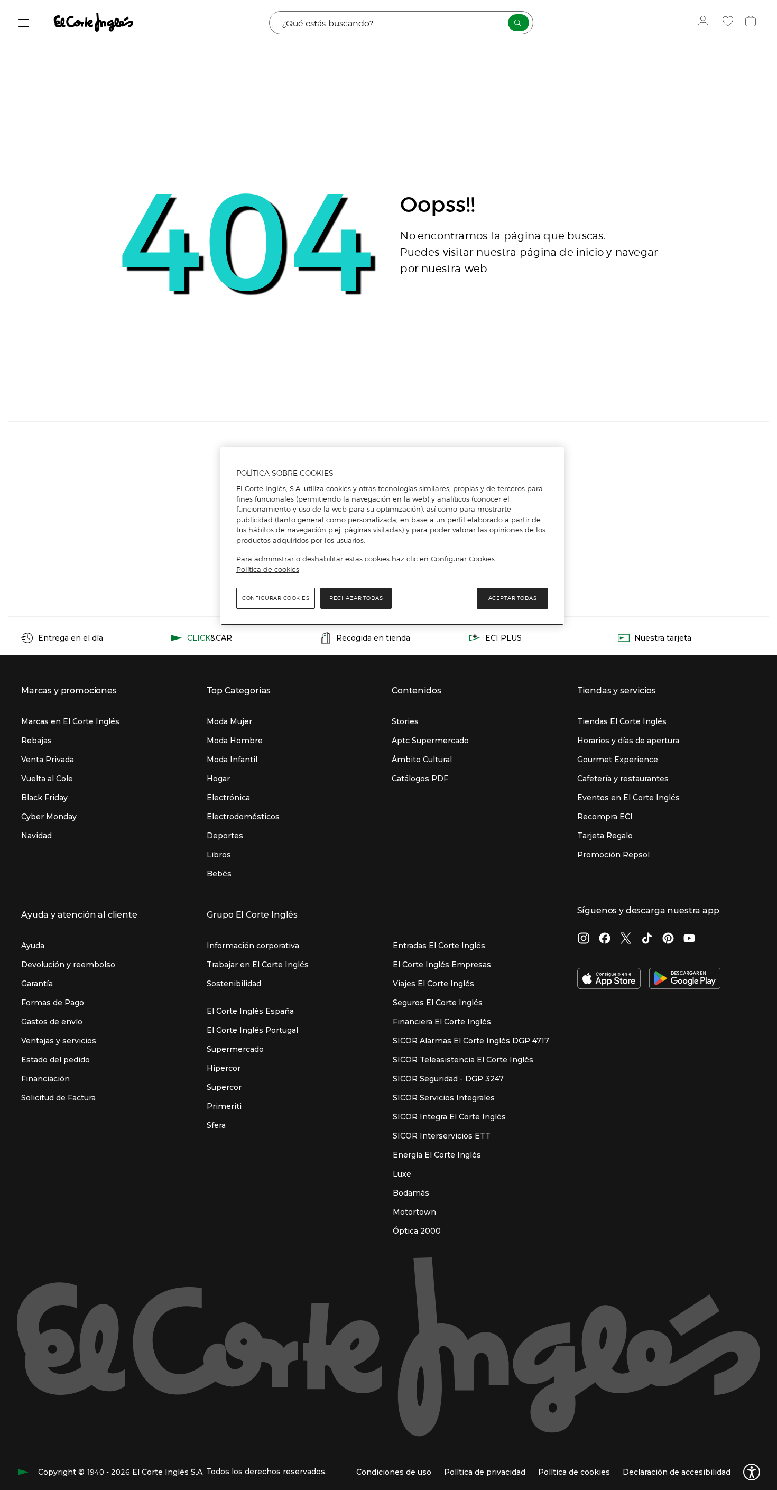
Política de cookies (267, 569)
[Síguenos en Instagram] (583, 939)
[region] (392, 536)
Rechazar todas (356, 598)
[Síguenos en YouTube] (689, 939)
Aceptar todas (512, 598)
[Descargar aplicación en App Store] (609, 979)
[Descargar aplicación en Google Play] (684, 979)
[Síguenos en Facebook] (604, 939)
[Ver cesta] (751, 23)
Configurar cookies (275, 598)
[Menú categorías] (24, 23)
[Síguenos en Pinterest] (668, 939)
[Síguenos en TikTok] (647, 939)
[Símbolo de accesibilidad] (751, 1472)
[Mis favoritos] (729, 23)
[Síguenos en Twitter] (625, 939)
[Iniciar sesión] (705, 23)
